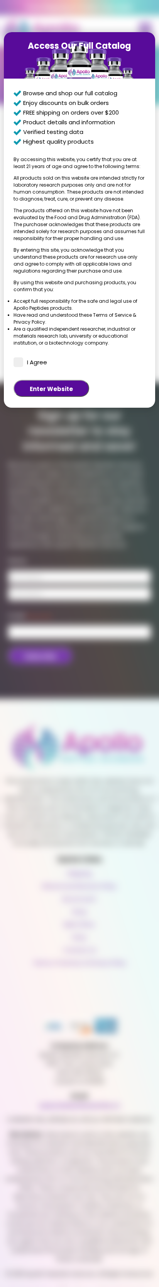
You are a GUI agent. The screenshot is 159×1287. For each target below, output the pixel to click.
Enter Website (51, 389)
